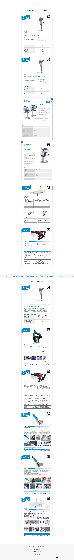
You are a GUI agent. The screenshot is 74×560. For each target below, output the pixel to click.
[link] (37, 3)
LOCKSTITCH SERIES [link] (32, 546)
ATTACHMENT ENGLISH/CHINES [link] (41, 5)
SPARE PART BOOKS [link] (53, 5)
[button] (60, 3)
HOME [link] (15, 5)
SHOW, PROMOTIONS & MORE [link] (40, 546)
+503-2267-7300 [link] (37, 554)
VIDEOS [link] (49, 5)
